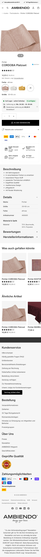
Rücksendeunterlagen (10, 417)
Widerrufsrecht (22, 503)
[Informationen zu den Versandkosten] (37, 107)
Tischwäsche (14, 13)
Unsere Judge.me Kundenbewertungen (16, 387)
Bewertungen (11, 231)
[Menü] (2, 7)
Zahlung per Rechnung (10, 368)
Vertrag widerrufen (12, 392)
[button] (7, 70)
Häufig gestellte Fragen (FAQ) (13, 357)
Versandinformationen (10, 405)
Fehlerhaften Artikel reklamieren (13, 372)
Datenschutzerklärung (18, 500)
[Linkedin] (24, 508)
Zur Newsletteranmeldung (11, 384)
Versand (34, 500)
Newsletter (6, 443)
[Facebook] (12, 508)
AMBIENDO (23, 495)
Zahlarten (5, 409)
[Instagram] (16, 508)
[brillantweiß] (13, 88)
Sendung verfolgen (9, 380)
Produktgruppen (8, 427)
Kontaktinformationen (9, 503)
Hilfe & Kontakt (7, 353)
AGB (28, 500)
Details (7, 197)
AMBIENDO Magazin (9, 447)
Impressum (5, 500)
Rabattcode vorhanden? (14, 129)
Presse (4, 439)
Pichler (4, 62)
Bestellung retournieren (10, 376)
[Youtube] (20, 508)
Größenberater (7, 360)
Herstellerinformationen (18, 237)
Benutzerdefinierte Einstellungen (14, 364)
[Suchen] (7, 7)
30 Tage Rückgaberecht (11, 413)
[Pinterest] (28, 508)
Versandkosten (19, 78)
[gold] (22, 88)
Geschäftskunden (8, 451)
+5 (30, 88)
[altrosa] (5, 88)
